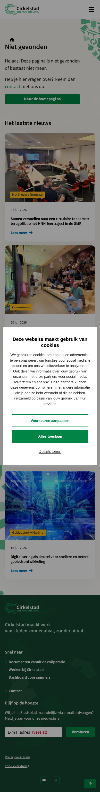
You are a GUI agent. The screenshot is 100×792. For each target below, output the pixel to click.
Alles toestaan (50, 436)
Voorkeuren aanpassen (50, 421)
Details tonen (50, 451)
